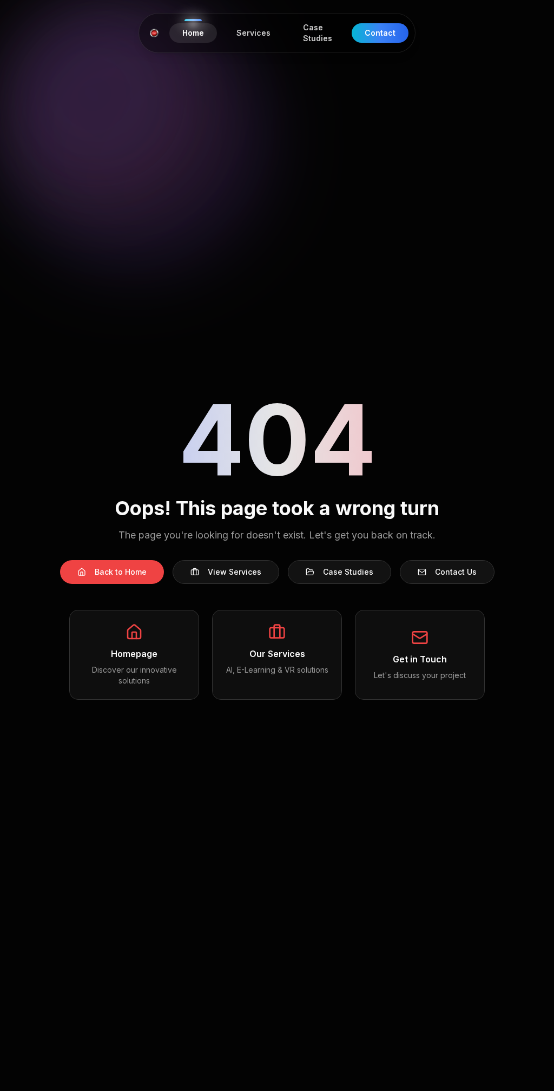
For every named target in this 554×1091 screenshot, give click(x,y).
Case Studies (348, 571)
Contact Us (456, 571)
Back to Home (121, 571)
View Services (234, 571)
